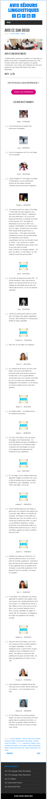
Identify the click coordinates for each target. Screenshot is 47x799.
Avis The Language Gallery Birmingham (18, 771)
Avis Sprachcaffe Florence (13, 783)
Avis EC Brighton (10, 779)
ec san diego (23, 745)
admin (23, 33)
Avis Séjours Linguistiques (23, 7)
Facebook (14, 16)
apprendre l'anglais (29, 743)
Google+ (24, 16)
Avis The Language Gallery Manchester (18, 775)
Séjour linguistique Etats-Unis (15, 747)
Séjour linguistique (34, 745)
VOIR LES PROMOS (23, 92)
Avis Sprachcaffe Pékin (12, 787)
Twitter (19, 16)
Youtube (29, 16)
